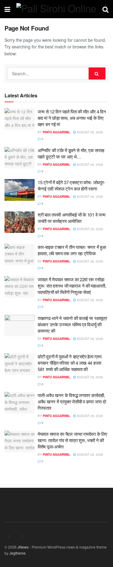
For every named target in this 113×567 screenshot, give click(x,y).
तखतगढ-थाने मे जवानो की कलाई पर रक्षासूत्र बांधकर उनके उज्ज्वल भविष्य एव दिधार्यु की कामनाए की (72, 324)
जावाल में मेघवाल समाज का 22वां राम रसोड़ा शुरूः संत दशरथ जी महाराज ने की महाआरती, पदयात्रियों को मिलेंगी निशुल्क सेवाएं (72, 285)
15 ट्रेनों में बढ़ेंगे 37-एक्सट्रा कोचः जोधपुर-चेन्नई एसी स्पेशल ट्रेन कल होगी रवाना (71, 185)
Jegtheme (17, 553)
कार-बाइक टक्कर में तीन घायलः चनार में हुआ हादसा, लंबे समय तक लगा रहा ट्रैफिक (72, 250)
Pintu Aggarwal (56, 132)
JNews (23, 546)
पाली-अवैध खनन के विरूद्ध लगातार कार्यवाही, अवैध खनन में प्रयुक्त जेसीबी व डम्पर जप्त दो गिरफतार (72, 401)
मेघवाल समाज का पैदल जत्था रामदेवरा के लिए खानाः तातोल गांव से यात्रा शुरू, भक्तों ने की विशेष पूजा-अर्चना (72, 440)
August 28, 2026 (89, 132)
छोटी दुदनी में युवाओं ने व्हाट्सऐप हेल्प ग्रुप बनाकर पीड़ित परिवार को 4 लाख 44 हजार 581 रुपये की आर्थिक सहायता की (70, 362)
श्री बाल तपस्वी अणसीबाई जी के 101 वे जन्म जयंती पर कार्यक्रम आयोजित (71, 217)
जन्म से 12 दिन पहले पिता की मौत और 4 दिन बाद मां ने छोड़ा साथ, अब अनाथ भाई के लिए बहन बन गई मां (72, 117)
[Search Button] (97, 73)
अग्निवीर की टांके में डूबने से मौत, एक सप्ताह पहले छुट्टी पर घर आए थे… (71, 153)
